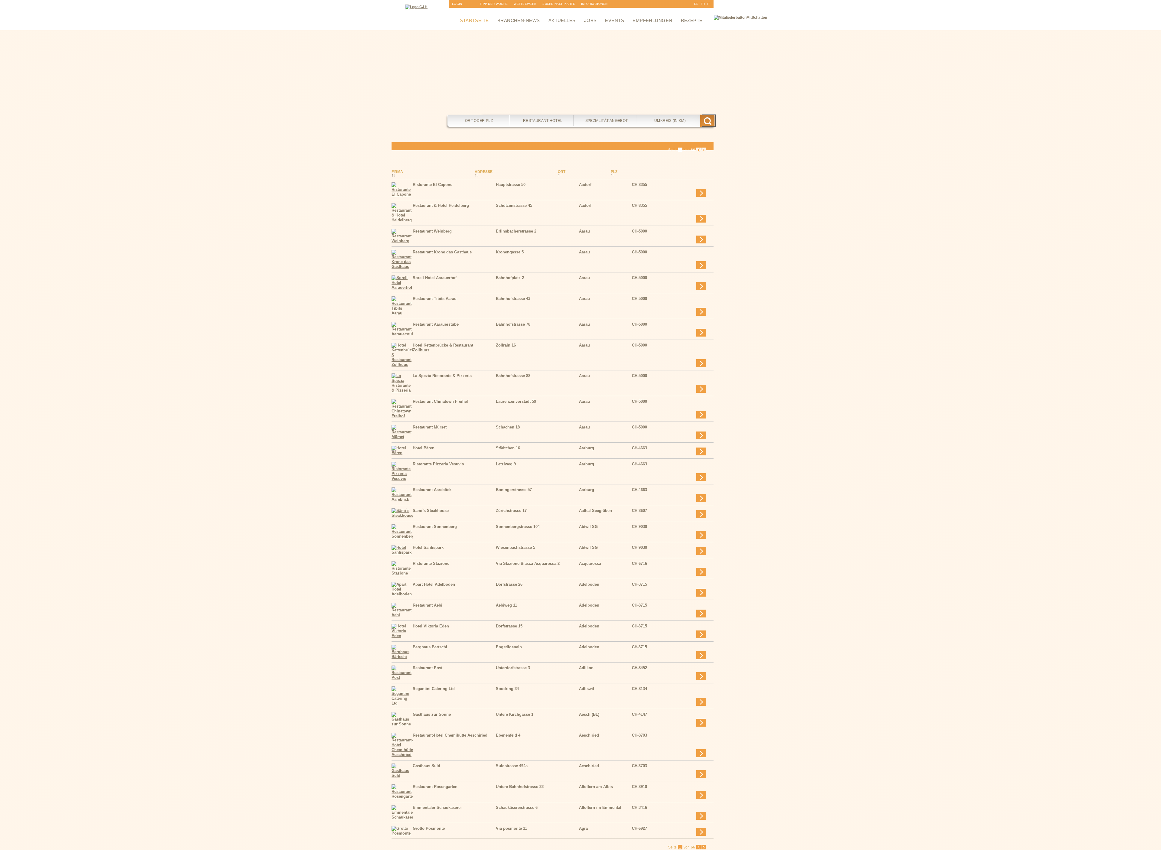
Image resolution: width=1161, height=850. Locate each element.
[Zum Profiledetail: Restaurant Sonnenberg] (402, 536)
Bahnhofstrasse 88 (513, 375)
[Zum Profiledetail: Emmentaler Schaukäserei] (402, 817)
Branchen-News (518, 20)
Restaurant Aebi (427, 605)
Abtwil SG (588, 526)
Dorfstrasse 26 (509, 584)
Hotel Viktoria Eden (431, 626)
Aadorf (585, 184)
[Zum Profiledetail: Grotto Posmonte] (402, 833)
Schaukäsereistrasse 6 (517, 807)
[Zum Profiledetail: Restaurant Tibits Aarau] (402, 313)
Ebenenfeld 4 (508, 735)
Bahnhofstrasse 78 (513, 324)
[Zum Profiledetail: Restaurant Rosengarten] (402, 796)
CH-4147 (639, 714)
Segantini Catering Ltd (434, 688)
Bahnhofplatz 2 (510, 277)
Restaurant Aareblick (432, 489)
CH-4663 (639, 448)
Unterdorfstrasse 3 (513, 668)
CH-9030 (639, 526)
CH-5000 (639, 231)
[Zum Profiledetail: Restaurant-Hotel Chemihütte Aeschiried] (402, 754)
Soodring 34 (507, 688)
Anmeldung (462, 11)
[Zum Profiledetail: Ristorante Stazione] (402, 573)
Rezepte (692, 20)
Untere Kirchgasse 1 (514, 714)
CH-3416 (639, 807)
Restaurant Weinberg (432, 231)
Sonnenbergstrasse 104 (518, 526)
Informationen (594, 3)
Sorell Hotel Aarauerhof (435, 277)
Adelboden (589, 584)
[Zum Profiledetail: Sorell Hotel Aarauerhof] (402, 287)
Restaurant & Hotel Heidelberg (441, 205)
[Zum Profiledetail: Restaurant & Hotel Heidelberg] (402, 220)
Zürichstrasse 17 (511, 510)
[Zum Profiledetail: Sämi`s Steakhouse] (402, 515)
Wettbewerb (525, 3)
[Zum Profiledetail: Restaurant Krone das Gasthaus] (402, 266)
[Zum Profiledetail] (701, 193)
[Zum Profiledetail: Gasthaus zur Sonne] (402, 724)
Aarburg (586, 448)
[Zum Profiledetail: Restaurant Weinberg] (402, 241)
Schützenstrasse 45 (514, 205)
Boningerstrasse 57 (514, 489)
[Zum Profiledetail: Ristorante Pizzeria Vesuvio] (402, 478)
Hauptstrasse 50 (510, 184)
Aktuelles (562, 20)
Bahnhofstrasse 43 (513, 298)
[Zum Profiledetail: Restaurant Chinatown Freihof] (402, 416)
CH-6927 (639, 828)
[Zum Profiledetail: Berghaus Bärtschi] (402, 656)
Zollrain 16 (506, 345)
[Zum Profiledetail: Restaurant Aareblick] (402, 499)
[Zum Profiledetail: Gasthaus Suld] (402, 775)
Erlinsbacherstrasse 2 (516, 231)
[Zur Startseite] (416, 7)
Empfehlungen (652, 20)
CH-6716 (639, 563)
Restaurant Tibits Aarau (435, 298)
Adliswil (586, 688)
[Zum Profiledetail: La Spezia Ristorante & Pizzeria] (402, 390)
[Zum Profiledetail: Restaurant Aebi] (402, 615)
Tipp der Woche (494, 3)
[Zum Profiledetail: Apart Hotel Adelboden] (402, 594)
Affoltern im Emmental (600, 807)
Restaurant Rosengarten (435, 786)
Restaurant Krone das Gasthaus (442, 252)
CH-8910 (639, 786)
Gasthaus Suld (426, 766)
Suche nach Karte (558, 3)
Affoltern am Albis (596, 786)
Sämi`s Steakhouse (431, 510)
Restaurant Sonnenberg (435, 526)
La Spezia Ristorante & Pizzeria (442, 375)
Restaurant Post (427, 668)
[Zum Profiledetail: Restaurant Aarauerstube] (402, 334)
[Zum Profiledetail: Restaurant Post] (402, 677)
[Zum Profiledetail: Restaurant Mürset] (402, 437)
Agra (583, 828)
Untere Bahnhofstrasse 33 (520, 786)
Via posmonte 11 (511, 828)
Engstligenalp (509, 647)
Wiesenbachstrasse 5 (515, 547)
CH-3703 (639, 735)
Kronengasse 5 (510, 252)
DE (696, 3)
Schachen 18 (508, 427)
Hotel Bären (423, 448)
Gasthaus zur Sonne (432, 714)
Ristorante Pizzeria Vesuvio (438, 464)
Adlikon (586, 668)
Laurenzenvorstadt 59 (516, 401)
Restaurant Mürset (430, 427)
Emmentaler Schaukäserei (437, 807)
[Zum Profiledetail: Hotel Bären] (402, 453)
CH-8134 (639, 688)
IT (708, 3)
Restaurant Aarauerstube (436, 324)
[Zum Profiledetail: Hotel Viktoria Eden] (402, 635)
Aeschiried (589, 735)
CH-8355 (639, 184)
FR (703, 3)
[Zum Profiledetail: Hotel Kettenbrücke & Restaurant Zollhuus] (402, 364)
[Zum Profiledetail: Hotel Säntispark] (402, 552)
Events (614, 20)
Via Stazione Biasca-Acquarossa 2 (528, 563)
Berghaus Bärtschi (430, 647)
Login (457, 3)
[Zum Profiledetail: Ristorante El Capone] (402, 194)
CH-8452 (639, 668)
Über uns (589, 11)
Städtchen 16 (508, 448)
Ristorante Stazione (431, 563)
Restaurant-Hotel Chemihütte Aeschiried (450, 735)
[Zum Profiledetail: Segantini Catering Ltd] (402, 703)
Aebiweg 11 (506, 605)
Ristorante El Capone (432, 184)
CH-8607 (639, 510)
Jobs (590, 20)
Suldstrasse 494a (512, 766)
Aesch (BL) (589, 714)
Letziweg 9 (506, 464)
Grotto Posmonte (429, 828)
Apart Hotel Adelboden (434, 584)
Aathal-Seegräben (595, 510)
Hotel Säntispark (428, 547)
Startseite (474, 20)
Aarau (584, 231)
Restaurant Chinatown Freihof (440, 401)
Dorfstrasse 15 (509, 626)
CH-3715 (639, 584)
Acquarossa (590, 563)
